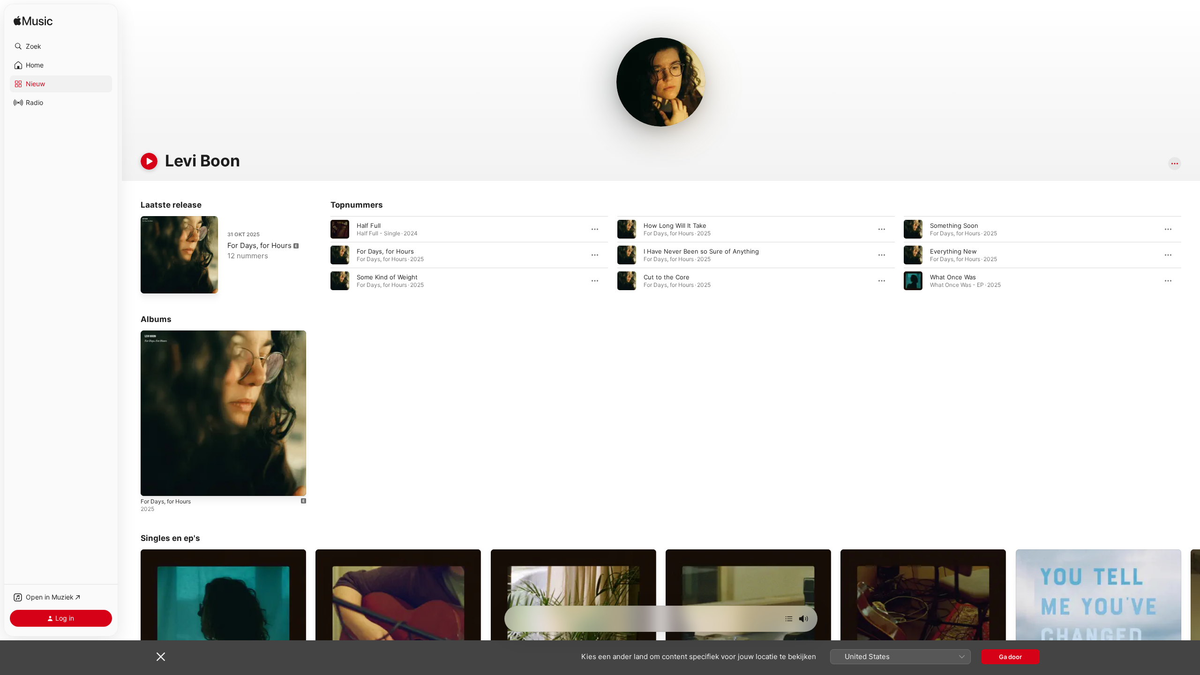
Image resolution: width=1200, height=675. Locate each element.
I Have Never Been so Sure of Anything (701, 251)
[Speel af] (149, 161)
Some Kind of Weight (387, 277)
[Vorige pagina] (321, 255)
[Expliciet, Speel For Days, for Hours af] (152, 484)
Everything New (953, 251)
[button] (61, 46)
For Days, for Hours (259, 245)
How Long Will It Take (675, 225)
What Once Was (953, 277)
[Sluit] (161, 656)
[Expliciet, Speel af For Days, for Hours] (152, 282)
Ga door (1010, 656)
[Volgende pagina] (1190, 255)
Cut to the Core (667, 277)
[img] (33, 21)
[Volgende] (789, 618)
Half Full (369, 225)
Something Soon (954, 225)
